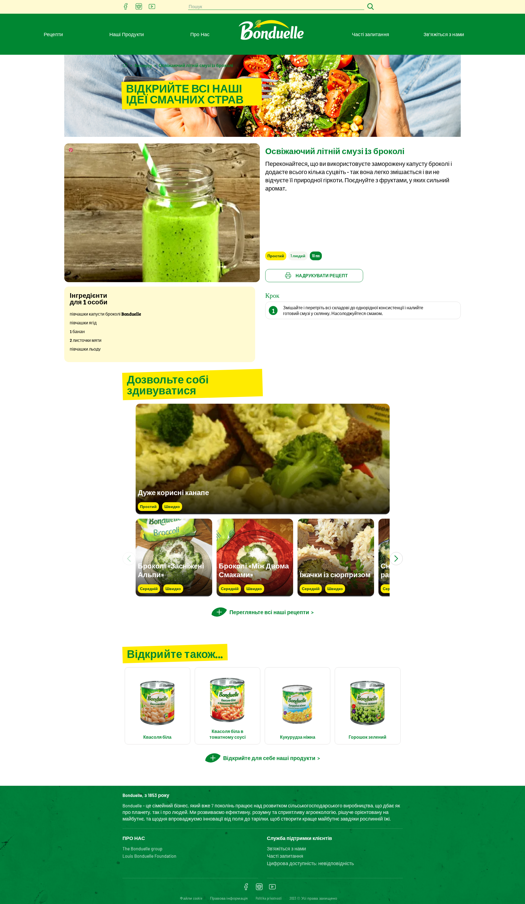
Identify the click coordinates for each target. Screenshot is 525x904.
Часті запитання (370, 34)
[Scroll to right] (396, 558)
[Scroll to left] (129, 558)
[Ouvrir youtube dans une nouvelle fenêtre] (152, 8)
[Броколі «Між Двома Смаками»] (255, 593)
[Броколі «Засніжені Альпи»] (174, 593)
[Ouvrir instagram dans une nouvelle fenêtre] (139, 8)
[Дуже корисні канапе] (263, 511)
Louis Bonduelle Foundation (149, 856)
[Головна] (125, 65)
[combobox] (276, 7)
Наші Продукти (126, 34)
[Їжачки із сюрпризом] (336, 593)
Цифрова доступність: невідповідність (310, 863)
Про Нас (199, 34)
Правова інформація (229, 898)
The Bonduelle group (142, 848)
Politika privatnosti (269, 898)
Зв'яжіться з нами (444, 34)
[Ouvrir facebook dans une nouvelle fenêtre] (125, 8)
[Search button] (369, 7)
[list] (263, 559)
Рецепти (53, 34)
